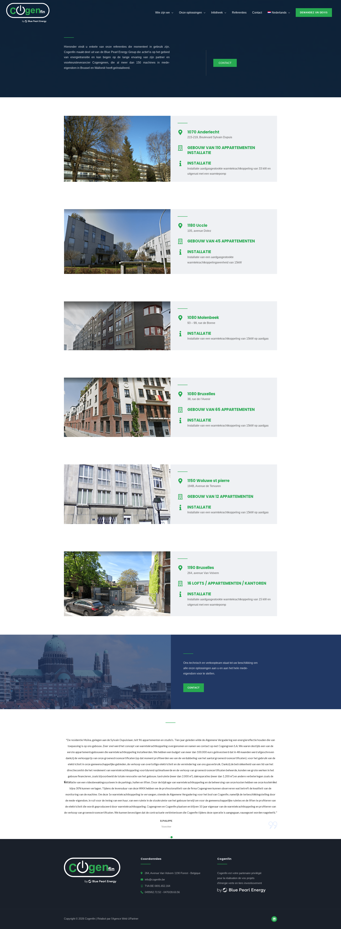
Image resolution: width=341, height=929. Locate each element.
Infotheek (217, 12)
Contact (257, 12)
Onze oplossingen (190, 12)
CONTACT (225, 62)
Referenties (239, 12)
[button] (170, 837)
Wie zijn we (162, 12)
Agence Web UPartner (125, 918)
